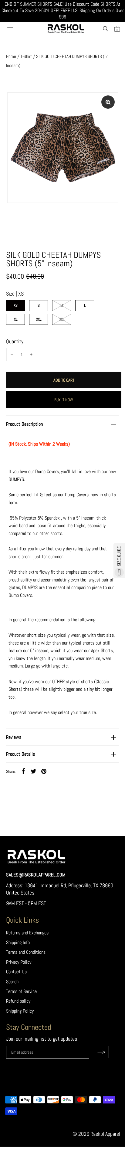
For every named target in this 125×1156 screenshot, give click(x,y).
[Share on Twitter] (33, 770)
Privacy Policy (18, 962)
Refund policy (18, 1001)
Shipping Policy (20, 1011)
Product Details (20, 754)
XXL (38, 319)
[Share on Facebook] (23, 770)
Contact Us (16, 972)
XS (16, 305)
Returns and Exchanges (27, 933)
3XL (61, 319)
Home (11, 56)
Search (12, 981)
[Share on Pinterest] (43, 770)
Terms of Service (21, 991)
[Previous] (17, 184)
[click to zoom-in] (108, 102)
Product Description (24, 424)
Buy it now (63, 399)
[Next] (108, 184)
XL (15, 319)
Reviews (13, 737)
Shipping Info (18, 942)
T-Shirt (26, 56)
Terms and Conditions (26, 952)
